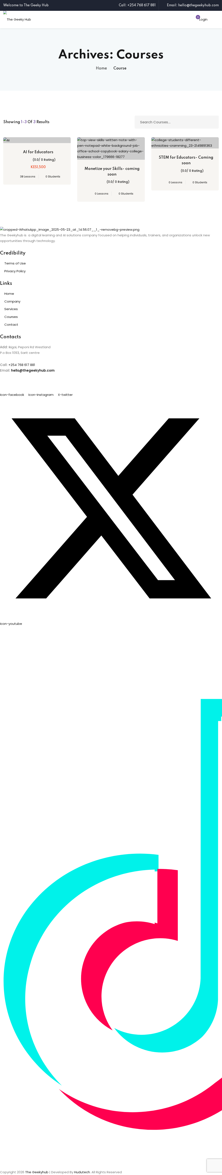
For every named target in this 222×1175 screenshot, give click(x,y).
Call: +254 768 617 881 (137, 5)
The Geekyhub (36, 1172)
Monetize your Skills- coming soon (112, 171)
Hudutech (82, 1172)
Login (203, 19)
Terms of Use (15, 263)
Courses (11, 316)
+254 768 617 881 (21, 365)
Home (101, 68)
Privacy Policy (15, 271)
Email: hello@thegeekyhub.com (193, 5)
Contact (11, 324)
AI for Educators (38, 152)
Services (11, 309)
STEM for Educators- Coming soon (186, 160)
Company (12, 301)
